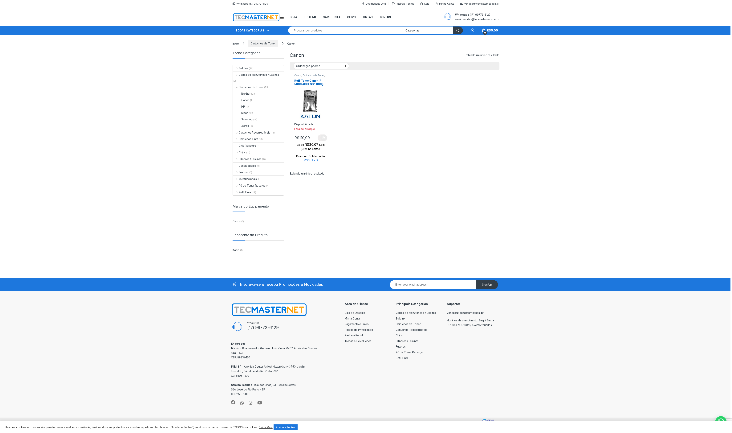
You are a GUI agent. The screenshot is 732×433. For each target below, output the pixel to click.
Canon (297, 75)
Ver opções (322, 137)
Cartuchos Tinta (248, 139)
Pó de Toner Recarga (252, 185)
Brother (245, 93)
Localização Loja (376, 3)
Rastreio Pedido (405, 3)
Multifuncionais (248, 178)
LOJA (293, 17)
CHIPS (351, 17)
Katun (236, 250)
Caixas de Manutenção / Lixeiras (259, 74)
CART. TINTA (331, 17)
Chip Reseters (247, 145)
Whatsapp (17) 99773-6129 (252, 3)
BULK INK (310, 17)
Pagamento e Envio (357, 324)
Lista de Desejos (355, 312)
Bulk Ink (243, 68)
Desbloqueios (247, 165)
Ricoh (244, 112)
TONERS (385, 17)
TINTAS (367, 17)
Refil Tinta (245, 192)
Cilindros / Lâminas (250, 159)
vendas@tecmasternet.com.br (481, 3)
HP (243, 106)
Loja (426, 3)
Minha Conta (446, 3)
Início (236, 43)
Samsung (247, 119)
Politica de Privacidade (359, 329)
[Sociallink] (233, 402)
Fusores (244, 172)
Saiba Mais (266, 427)
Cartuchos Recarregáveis (254, 132)
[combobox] (345, 30)
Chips (242, 152)
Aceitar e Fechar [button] (285, 427)
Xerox (245, 125)
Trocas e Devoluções (358, 341)
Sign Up (487, 284)
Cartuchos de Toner (263, 43)
